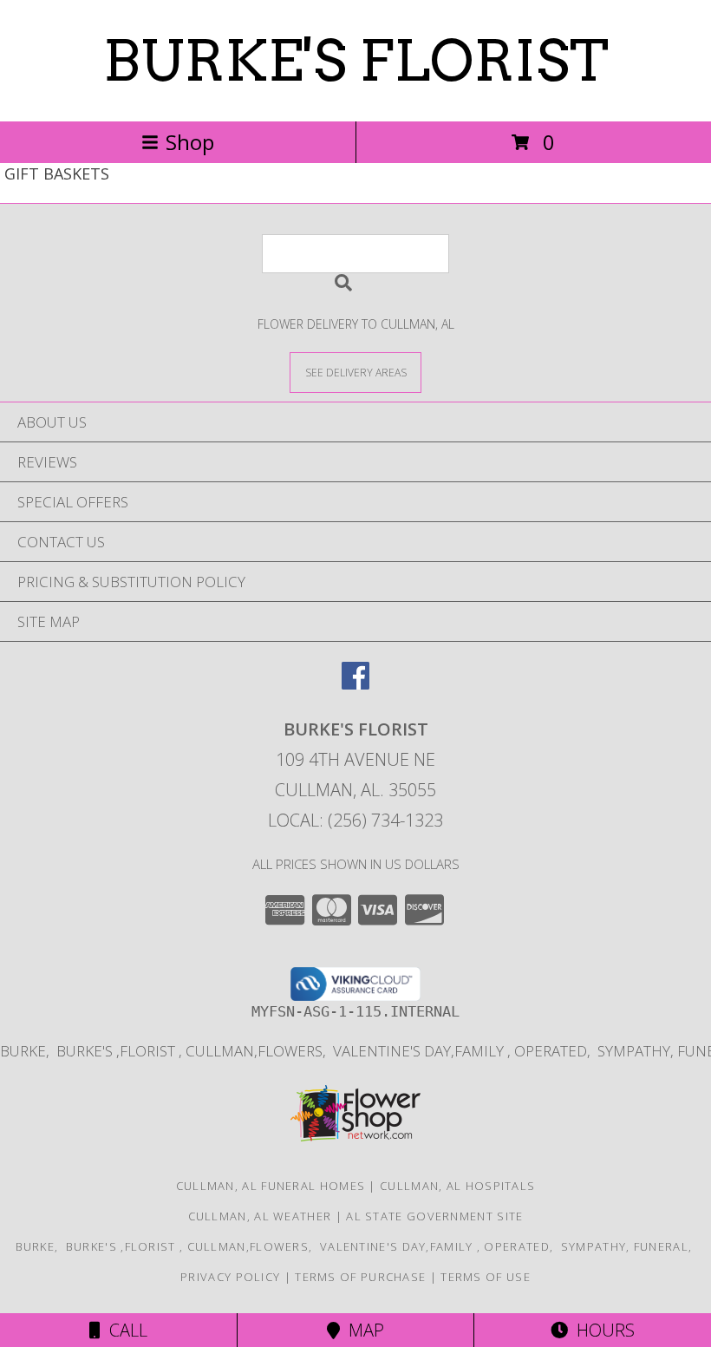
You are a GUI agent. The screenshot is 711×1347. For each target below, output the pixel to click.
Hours (601, 1330)
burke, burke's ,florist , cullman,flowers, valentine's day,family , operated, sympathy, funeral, (356, 1246)
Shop (190, 142)
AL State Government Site (434, 1216)
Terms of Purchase (360, 1277)
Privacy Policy (230, 1277)
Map (362, 1330)
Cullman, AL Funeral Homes (271, 1185)
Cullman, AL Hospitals (457, 1185)
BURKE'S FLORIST (356, 61)
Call (124, 1330)
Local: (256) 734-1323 (355, 820)
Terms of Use (485, 1277)
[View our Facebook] (355, 684)
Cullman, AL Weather (260, 1216)
